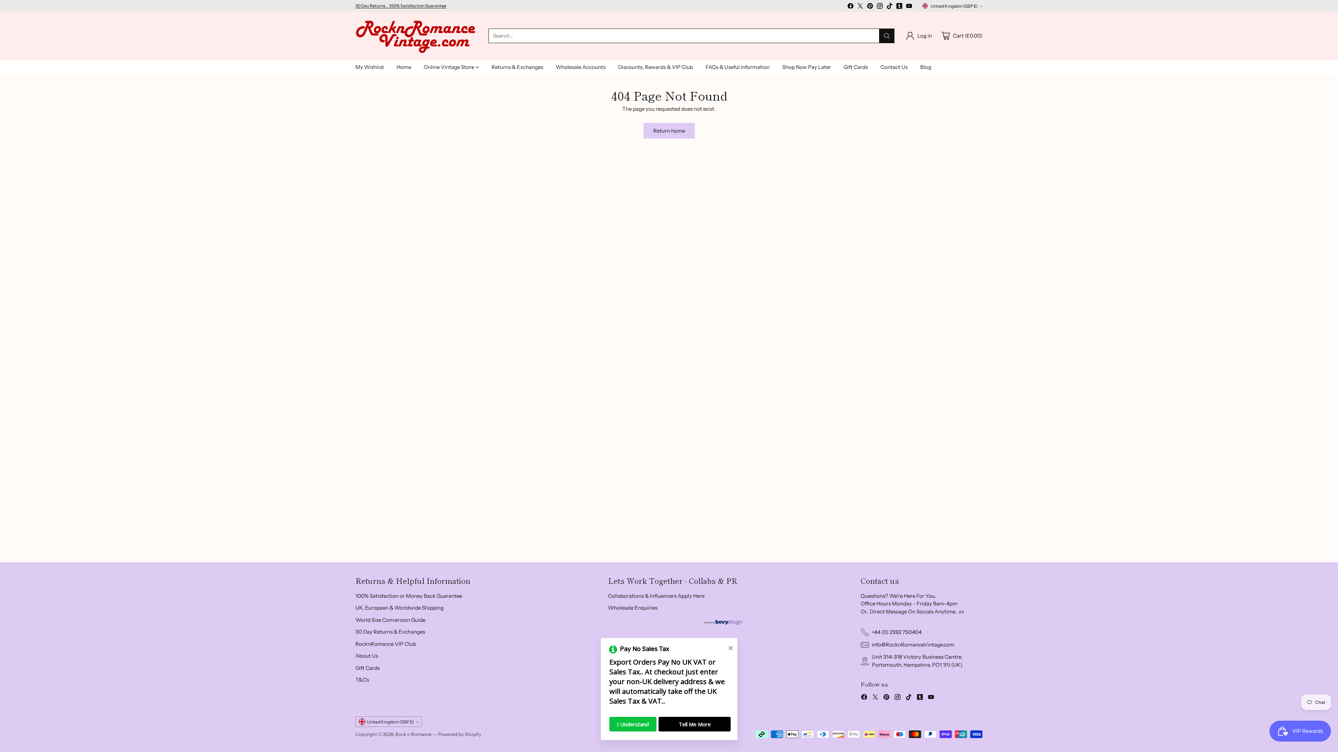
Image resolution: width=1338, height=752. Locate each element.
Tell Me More (695, 724)
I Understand (633, 724)
